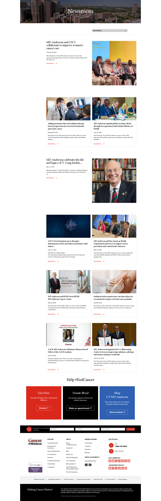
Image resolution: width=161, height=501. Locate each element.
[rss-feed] (125, 468)
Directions (88, 449)
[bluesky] (125, 461)
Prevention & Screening (51, 447)
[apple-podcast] (109, 468)
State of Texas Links (98, 479)
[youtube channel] (116, 461)
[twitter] (113, 461)
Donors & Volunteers (53, 451)
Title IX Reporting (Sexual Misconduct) (72, 468)
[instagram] (119, 461)
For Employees (70, 460)
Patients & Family (52, 443)
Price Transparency (71, 472)
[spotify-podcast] (113, 468)
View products (116, 412)
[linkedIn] (122, 461)
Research (50, 457)
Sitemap (87, 452)
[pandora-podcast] (119, 468)
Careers (68, 448)
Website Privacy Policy (39, 479)
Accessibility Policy (90, 461)
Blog (67, 451)
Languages (50, 467)
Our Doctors (88, 443)
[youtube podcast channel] (116, 468)
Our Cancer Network (110, 479)
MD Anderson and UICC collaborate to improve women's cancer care (64, 45)
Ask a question (119, 451)
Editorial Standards (72, 457)
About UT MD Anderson (71, 444)
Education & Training (53, 460)
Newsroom (69, 454)
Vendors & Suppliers (122, 479)
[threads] (128, 461)
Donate (42, 408)
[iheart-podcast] (122, 468)
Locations (88, 446)
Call (121, 445)
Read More (50, 63)
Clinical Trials (51, 464)
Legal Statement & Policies (54, 479)
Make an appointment (79, 408)
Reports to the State (68, 479)
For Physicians (51, 454)
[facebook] (109, 461)
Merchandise (70, 464)
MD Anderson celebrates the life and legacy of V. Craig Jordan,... (65, 161)
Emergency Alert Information (83, 479)
